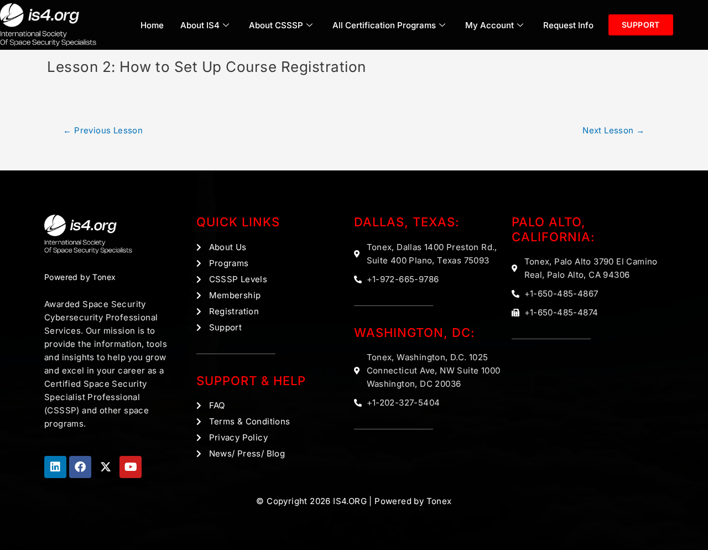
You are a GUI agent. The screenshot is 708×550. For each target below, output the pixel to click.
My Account (489, 25)
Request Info (568, 25)
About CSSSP (276, 25)
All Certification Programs (384, 25)
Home (152, 25)
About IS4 (200, 25)
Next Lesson (613, 130)
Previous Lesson (103, 130)
